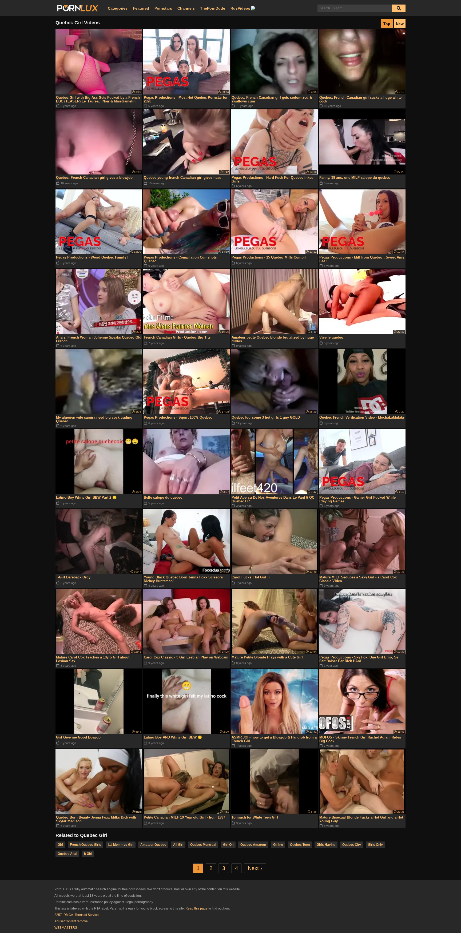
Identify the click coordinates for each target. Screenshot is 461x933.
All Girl (178, 845)
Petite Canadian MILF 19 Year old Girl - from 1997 (184, 817)
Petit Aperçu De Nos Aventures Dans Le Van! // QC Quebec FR (273, 499)
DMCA (68, 915)
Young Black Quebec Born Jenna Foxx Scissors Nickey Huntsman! (183, 579)
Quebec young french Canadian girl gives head (182, 178)
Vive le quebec (331, 337)
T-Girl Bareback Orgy (73, 577)
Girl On (228, 845)
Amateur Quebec (153, 845)
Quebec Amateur (253, 845)
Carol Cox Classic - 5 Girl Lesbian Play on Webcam (186, 657)
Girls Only (375, 845)
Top (386, 24)
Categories (118, 8)
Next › (255, 868)
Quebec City (351, 845)
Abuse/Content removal (71, 921)
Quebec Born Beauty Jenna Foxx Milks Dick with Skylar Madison (96, 819)
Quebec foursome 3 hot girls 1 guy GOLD (266, 417)
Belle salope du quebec (163, 497)
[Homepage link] (78, 8)
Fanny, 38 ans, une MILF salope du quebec (354, 178)
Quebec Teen (300, 845)
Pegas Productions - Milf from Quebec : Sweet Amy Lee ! (361, 259)
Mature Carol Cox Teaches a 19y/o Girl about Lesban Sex (92, 659)
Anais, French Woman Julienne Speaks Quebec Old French (98, 339)
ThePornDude (212, 8)
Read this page (196, 908)
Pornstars (163, 8)
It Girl (88, 854)
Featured (141, 8)
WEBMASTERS (65, 928)
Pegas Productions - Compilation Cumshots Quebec (180, 259)
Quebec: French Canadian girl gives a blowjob (94, 178)
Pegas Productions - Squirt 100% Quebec (178, 417)
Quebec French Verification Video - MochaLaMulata (361, 417)
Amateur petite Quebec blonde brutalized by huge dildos (273, 339)
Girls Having (326, 845)
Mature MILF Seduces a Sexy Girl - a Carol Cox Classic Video (358, 579)
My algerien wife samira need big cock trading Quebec (94, 419)
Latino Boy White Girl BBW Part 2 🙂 (86, 497)
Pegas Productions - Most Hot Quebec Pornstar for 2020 (186, 99)
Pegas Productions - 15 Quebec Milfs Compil (269, 257)
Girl (60, 845)
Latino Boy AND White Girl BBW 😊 (173, 737)
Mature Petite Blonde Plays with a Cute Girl (267, 657)
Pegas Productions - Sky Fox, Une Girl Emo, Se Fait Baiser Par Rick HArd (358, 659)
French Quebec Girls (85, 845)
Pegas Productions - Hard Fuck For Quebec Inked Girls (272, 179)
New (400, 24)
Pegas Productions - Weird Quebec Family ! (92, 257)
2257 (58, 915)
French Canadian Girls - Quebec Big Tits (177, 337)
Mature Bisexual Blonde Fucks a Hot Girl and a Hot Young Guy (361, 819)
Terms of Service (87, 915)
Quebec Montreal (203, 845)
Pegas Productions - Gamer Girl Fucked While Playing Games (357, 499)
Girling (278, 845)
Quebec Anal (67, 854)
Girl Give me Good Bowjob (78, 737)
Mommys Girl (123, 845)
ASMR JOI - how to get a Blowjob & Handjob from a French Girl (274, 739)
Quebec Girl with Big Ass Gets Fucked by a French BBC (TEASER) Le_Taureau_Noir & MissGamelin (98, 99)
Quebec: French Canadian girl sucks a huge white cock (360, 99)
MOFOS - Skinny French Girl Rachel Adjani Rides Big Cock (360, 739)
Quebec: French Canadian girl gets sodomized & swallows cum (272, 99)
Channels (186, 8)
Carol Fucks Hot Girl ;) (250, 577)
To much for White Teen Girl (255, 817)
